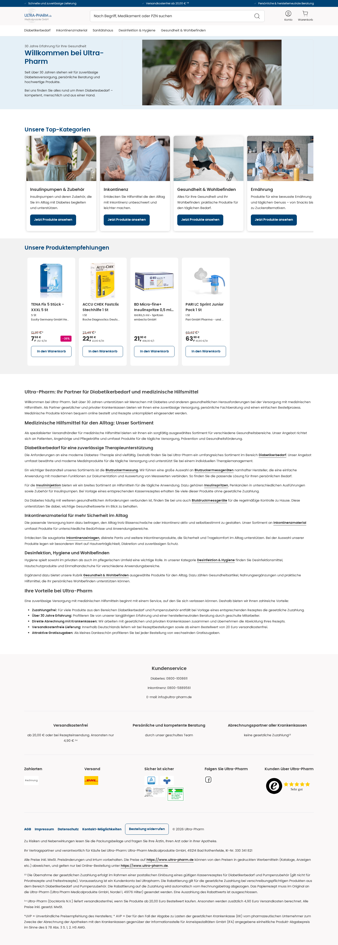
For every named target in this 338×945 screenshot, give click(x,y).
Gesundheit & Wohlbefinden (106, 575)
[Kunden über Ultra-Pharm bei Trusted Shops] (289, 786)
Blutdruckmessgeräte (209, 500)
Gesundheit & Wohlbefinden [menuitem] (183, 30)
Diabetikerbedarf (272, 455)
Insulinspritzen (216, 485)
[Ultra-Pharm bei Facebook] (208, 779)
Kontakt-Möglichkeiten (101, 829)
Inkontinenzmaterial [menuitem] (71, 30)
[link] (147, 829)
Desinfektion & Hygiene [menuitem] (137, 30)
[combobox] (177, 16)
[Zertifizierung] (154, 792)
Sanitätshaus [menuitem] (103, 30)
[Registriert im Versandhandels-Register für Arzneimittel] (175, 794)
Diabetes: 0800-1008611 (169, 678)
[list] (169, 311)
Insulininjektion (48, 485)
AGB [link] (27, 829)
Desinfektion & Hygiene (216, 560)
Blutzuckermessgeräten (214, 470)
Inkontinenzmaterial (289, 522)
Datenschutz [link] (68, 829)
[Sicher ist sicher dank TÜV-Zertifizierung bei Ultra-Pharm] (151, 780)
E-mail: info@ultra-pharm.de (169, 697)
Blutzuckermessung (122, 470)
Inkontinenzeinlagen (82, 538)
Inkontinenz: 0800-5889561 (169, 688)
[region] (169, 183)
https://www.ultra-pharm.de (170, 859)
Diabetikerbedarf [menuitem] (37, 30)
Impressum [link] (44, 829)
